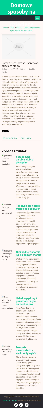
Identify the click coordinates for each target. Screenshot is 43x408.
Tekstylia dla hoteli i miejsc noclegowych (28, 207)
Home (5, 28)
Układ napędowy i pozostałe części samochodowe (26, 301)
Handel (19, 28)
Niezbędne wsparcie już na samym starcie (28, 253)
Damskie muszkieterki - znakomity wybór (26, 350)
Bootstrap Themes (10, 400)
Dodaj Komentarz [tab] (10, 138)
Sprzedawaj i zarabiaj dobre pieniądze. (24, 159)
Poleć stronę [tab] (26, 138)
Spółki (12, 28)
